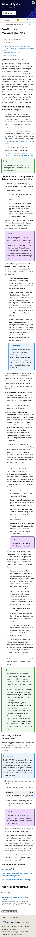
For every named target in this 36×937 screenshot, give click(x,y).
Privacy (12, 929)
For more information (9, 55)
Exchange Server (9, 170)
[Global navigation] (2, 20)
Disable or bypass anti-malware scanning (15, 880)
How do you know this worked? (12, 53)
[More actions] (33, 24)
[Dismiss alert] (33, 2)
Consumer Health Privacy (9, 932)
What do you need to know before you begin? (17, 46)
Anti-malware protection (14, 24)
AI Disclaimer (5, 926)
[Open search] (27, 20)
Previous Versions (17, 926)
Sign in (32, 20)
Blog (26, 926)
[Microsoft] (18, 20)
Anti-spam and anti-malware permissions (19, 141)
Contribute (4, 929)
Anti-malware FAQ (7, 869)
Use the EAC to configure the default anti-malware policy (18, 49)
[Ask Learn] (29, 24)
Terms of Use (25, 932)
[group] (20, 796)
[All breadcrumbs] (3, 24)
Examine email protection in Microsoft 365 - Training (15, 898)
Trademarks (5, 934)
